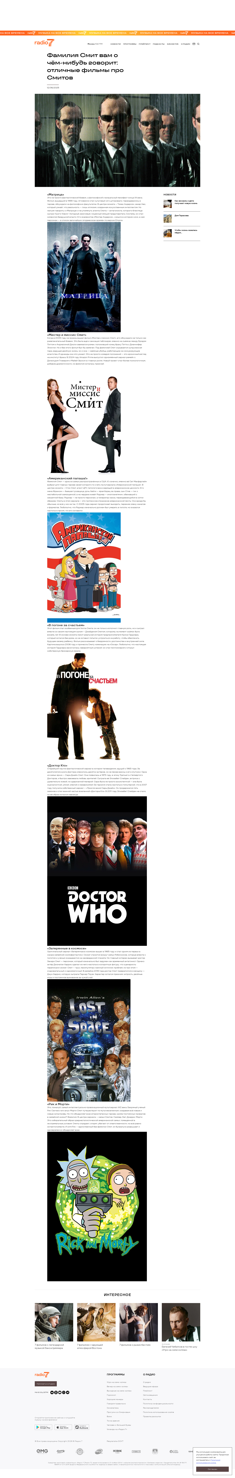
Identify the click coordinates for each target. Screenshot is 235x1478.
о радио (185, 44)
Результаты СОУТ (115, 1441)
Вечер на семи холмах (117, 1387)
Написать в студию (46, 1384)
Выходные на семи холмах (119, 1391)
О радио (147, 1382)
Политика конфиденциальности (158, 1404)
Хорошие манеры (115, 1399)
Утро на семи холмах (116, 1382)
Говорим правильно (116, 1404)
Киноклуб (173, 44)
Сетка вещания (150, 1395)
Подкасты (159, 44)
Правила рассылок (152, 1416)
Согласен (212, 1469)
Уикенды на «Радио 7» (117, 1429)
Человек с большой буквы (119, 1425)
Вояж (109, 1416)
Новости (116, 44)
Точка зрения (113, 1421)
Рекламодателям (151, 1408)
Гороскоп (111, 1395)
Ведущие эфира (150, 1387)
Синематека (113, 1408)
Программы (129, 44)
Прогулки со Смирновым (118, 1412)
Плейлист (144, 44)
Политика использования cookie (158, 1412)
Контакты (147, 1399)
